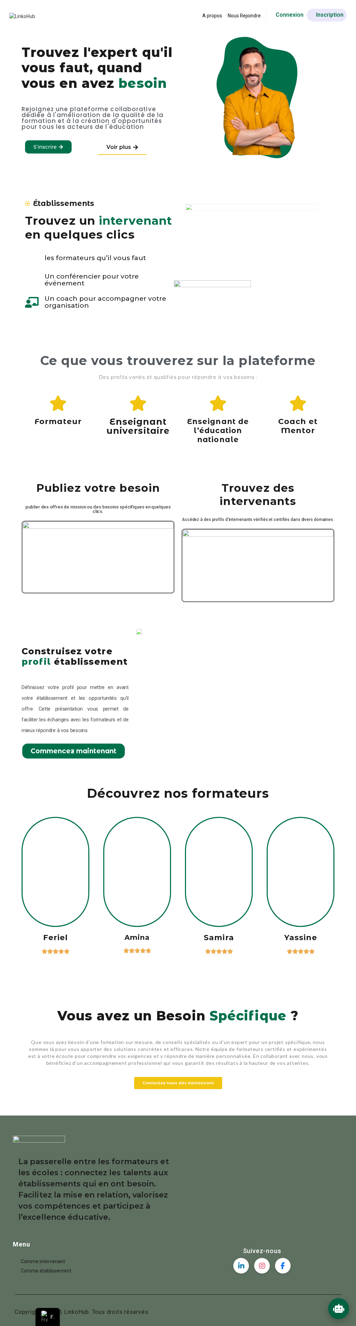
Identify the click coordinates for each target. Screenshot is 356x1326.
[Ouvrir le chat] (338, 1308)
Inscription (329, 14)
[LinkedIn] (241, 1266)
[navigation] (47, 1317)
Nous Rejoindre (244, 15)
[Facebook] (283, 1266)
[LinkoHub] (22, 15)
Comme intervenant (43, 1261)
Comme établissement (46, 1271)
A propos (212, 15)
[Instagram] (262, 1266)
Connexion (290, 14)
